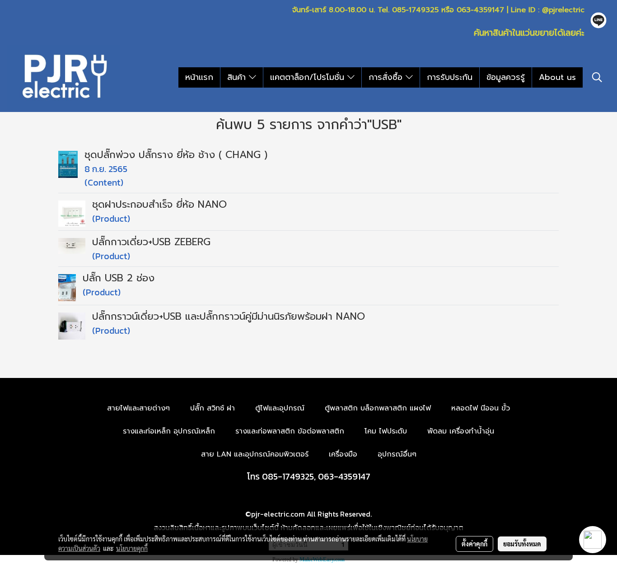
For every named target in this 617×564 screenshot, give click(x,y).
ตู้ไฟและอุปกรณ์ (279, 408)
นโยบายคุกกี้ (132, 548)
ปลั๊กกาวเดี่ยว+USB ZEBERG (151, 241)
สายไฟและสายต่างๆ (138, 408)
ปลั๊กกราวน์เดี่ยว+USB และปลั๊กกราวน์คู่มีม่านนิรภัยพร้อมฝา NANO (228, 316)
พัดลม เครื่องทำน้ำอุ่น (460, 431)
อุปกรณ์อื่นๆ (397, 454)
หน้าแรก (199, 77)
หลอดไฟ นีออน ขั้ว (480, 408)
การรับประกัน (449, 77)
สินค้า (238, 77)
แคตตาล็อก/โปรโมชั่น (308, 77)
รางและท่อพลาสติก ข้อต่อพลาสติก (289, 431)
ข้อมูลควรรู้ (505, 77)
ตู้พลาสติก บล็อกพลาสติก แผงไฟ (378, 408)
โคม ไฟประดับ (386, 431)
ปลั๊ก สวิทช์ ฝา (212, 408)
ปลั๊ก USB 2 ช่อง (118, 277)
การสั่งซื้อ (387, 77)
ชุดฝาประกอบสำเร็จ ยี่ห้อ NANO (159, 204)
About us (557, 77)
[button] (597, 77)
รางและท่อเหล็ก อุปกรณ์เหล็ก (169, 431)
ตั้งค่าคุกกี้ (474, 544)
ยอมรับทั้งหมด (522, 544)
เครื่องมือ (343, 454)
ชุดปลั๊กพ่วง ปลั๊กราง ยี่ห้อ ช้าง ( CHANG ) (175, 154)
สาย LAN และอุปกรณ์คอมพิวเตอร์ (254, 454)
